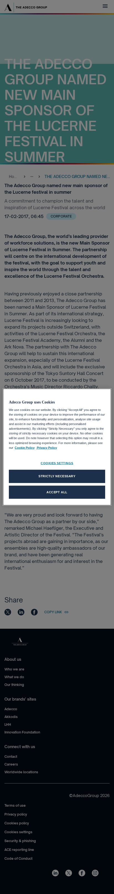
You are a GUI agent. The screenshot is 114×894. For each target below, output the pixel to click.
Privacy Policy (46, 447)
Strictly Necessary (56, 476)
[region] (57, 447)
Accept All (57, 492)
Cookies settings (57, 463)
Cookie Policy (25, 447)
